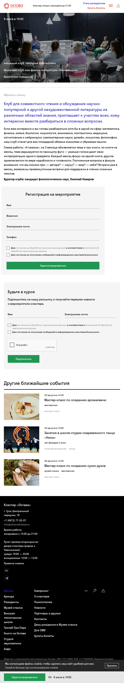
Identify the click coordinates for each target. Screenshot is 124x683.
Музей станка (13, 608)
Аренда (9, 596)
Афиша (8, 591)
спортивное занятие (55, 448)
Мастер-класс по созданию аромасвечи (75, 400)
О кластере (41, 596)
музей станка (51, 470)
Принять (112, 665)
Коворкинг (41, 591)
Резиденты (11, 602)
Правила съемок (14, 563)
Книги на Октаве (15, 633)
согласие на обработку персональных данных (42, 325)
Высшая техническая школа (12, 617)
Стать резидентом (94, 3)
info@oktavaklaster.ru (17, 524)
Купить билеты (96, 8)
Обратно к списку (14, 95)
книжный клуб (14, 63)
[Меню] (111, 5)
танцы (72, 448)
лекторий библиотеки (41, 63)
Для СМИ (40, 630)
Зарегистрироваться (24, 677)
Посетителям (43, 602)
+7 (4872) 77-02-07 (15, 520)
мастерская (50, 405)
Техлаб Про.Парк (15, 627)
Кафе (7, 649)
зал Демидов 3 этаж (55, 442)
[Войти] (118, 5)
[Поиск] (94, 590)
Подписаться (23, 359)
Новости (40, 608)
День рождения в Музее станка (55, 624)
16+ (118, 70)
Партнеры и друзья (47, 613)
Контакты (40, 619)
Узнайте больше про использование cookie (31, 667)
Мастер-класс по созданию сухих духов (75, 466)
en (86, 590)
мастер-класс (52, 411)
